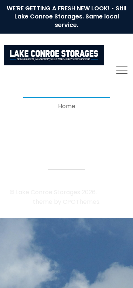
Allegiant (111, 192)
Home (66, 106)
